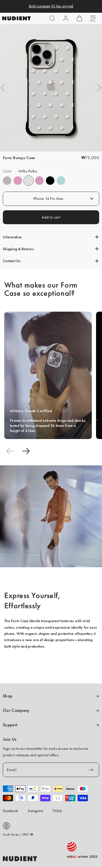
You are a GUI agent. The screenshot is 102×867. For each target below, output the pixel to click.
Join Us (9, 739)
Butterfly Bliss (61, 180)
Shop (7, 696)
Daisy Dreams (18, 180)
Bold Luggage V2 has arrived (51, 6)
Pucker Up (7, 180)
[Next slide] (25, 451)
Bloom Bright (39, 180)
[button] (52, 18)
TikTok (57, 810)
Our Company (16, 710)
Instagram (36, 810)
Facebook (10, 810)
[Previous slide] (10, 451)
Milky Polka (28, 180)
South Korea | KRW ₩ (18, 834)
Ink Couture (50, 180)
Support (10, 725)
